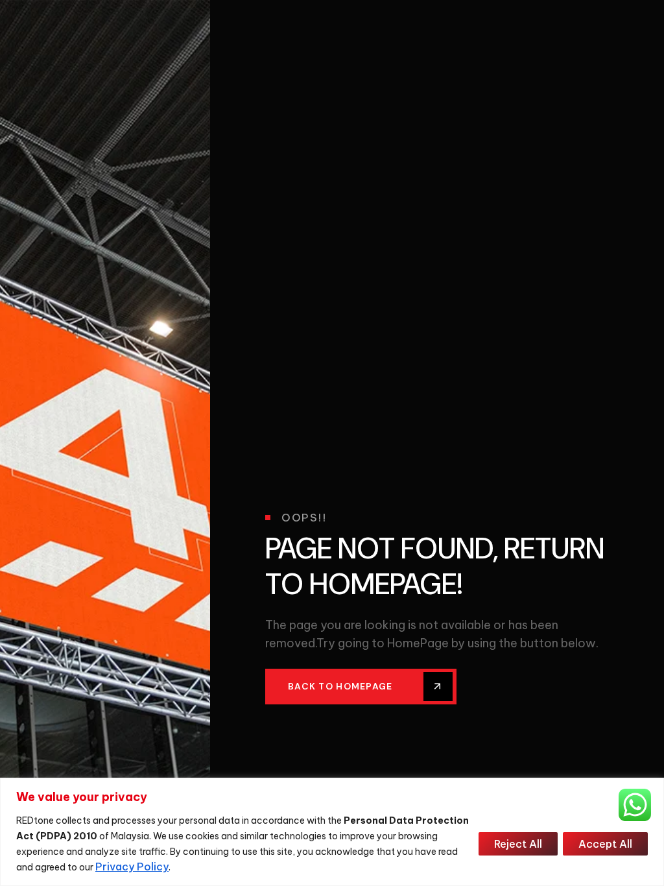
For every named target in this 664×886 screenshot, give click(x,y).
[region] (332, 832)
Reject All (518, 843)
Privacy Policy (132, 866)
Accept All (605, 843)
